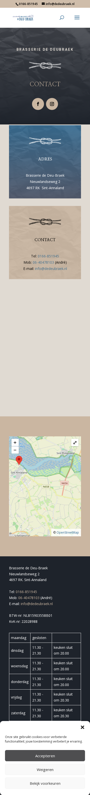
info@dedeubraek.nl (51, 268)
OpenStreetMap (67, 532)
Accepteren (45, 755)
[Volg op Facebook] (38, 104)
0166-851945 (48, 256)
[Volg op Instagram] (52, 104)
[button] (82, 727)
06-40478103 (43, 262)
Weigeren (45, 769)
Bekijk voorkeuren (45, 783)
